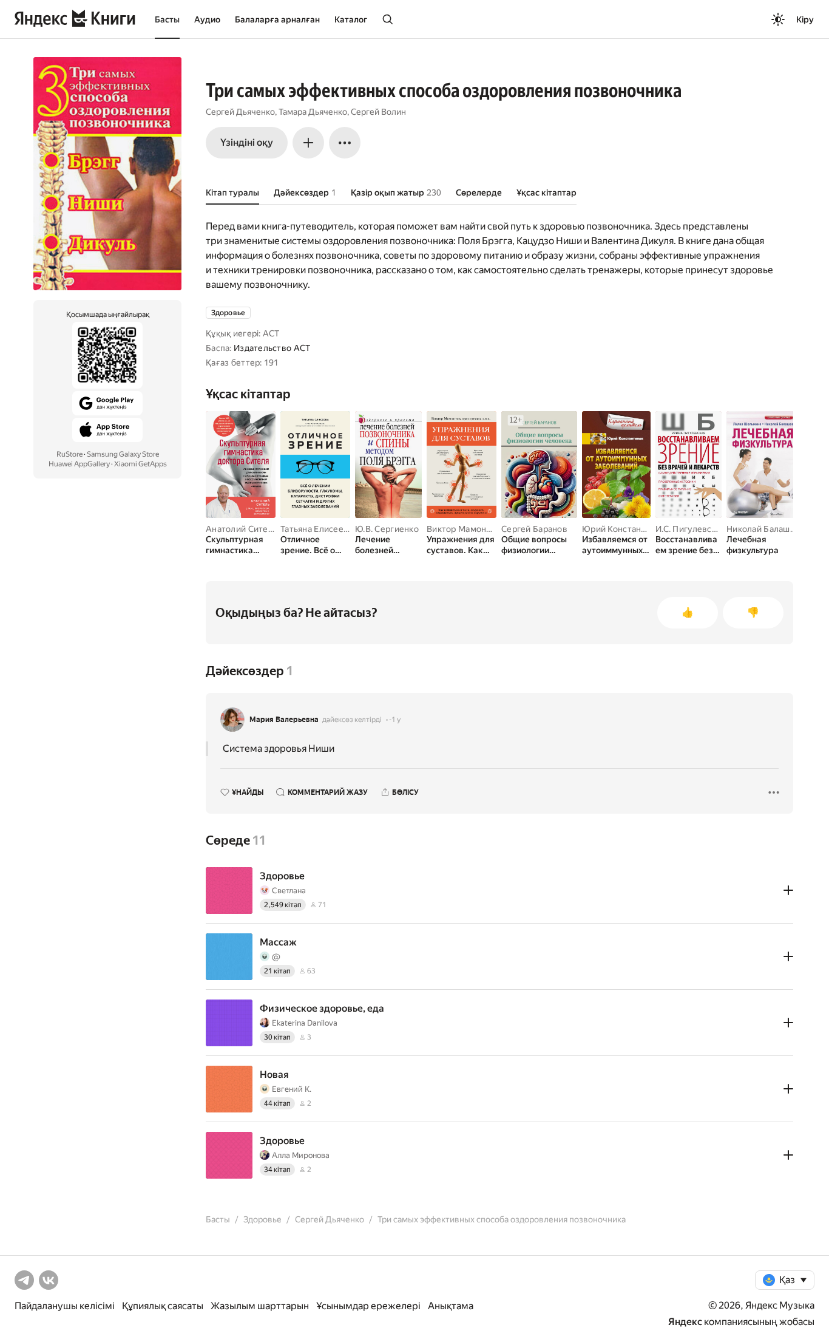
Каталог (350, 19)
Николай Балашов (763, 529)
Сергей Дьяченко (240, 112)
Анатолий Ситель (241, 529)
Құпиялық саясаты (162, 1306)
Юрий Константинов (624, 529)
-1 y (395, 719)
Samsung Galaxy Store (123, 454)
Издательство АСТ (272, 348)
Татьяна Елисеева (316, 529)
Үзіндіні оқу (246, 142)
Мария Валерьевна (284, 719)
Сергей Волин (378, 112)
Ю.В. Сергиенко (387, 529)
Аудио (207, 19)
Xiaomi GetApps (140, 464)
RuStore (69, 454)
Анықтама (450, 1306)
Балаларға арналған (277, 19)
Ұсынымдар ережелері (368, 1306)
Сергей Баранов (534, 529)
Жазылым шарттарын (260, 1306)
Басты (167, 19)
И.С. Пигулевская (690, 529)
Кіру (805, 19)
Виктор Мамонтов (464, 529)
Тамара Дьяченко (313, 112)
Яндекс (685, 1321)
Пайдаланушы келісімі (65, 1306)
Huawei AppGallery (79, 464)
